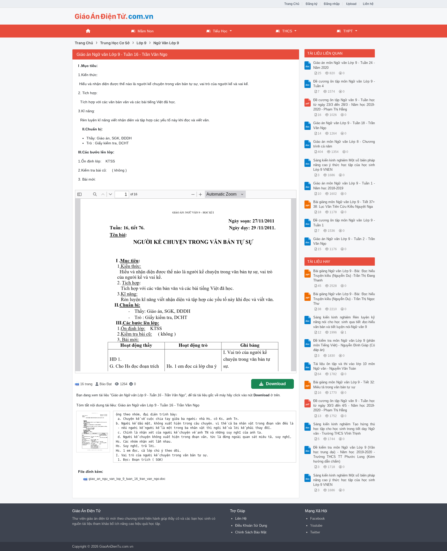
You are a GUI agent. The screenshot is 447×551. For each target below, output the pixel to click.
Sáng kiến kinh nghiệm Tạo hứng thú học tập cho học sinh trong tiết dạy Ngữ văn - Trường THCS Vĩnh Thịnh (344, 428)
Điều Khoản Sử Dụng (251, 525)
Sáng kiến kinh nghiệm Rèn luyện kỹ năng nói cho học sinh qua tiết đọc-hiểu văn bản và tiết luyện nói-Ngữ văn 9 (344, 322)
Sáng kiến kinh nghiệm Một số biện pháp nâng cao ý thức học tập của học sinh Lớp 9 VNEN (344, 165)
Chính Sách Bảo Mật (250, 532)
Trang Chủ (291, 4)
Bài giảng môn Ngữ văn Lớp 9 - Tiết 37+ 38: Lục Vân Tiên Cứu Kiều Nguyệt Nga (344, 204)
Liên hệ (368, 4)
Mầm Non (146, 31)
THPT (348, 31)
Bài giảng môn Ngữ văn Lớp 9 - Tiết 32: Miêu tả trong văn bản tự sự (344, 384)
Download (276, 384)
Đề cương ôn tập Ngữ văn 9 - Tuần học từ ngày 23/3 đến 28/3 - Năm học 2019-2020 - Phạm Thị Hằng (344, 104)
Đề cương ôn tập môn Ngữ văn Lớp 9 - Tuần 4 (344, 83)
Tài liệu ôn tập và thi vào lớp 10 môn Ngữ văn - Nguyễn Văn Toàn (344, 366)
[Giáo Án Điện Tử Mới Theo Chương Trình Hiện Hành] (113, 15)
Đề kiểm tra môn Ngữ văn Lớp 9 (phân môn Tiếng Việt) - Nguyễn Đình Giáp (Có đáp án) (344, 345)
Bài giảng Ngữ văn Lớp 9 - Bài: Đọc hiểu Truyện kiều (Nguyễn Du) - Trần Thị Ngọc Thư (344, 298)
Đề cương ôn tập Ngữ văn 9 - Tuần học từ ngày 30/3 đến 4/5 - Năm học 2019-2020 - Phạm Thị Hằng (344, 405)
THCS (287, 31)
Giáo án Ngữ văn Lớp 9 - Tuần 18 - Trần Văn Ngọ (344, 125)
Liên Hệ (241, 518)
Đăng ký (311, 4)
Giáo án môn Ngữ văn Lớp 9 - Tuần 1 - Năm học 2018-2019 (344, 185)
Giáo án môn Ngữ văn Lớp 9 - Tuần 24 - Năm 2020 (344, 65)
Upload (351, 4)
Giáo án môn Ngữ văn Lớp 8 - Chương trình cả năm (344, 144)
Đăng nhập (332, 4)
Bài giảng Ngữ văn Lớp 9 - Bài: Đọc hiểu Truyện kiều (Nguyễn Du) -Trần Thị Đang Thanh (344, 275)
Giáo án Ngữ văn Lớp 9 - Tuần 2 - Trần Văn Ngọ (344, 241)
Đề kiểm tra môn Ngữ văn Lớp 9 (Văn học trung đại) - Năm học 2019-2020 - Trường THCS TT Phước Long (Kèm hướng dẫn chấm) (344, 454)
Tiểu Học (220, 31)
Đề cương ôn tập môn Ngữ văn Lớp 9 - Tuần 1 (344, 222)
